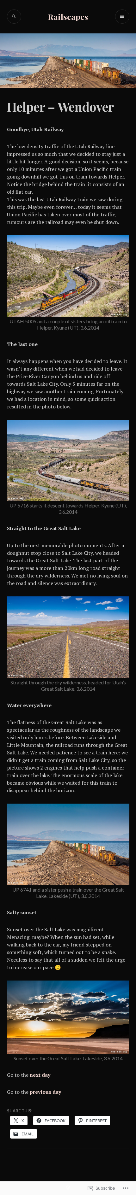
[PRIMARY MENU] (122, 16)
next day (40, 1074)
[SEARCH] (14, 16)
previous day (45, 1091)
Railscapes (68, 16)
